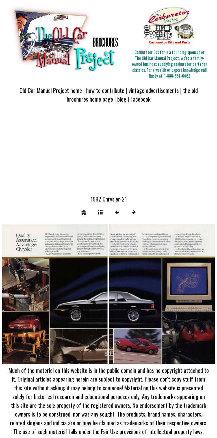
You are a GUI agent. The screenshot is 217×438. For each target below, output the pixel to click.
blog (121, 99)
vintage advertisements (154, 90)
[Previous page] (44, 294)
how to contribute (105, 90)
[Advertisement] (108, 152)
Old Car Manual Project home (50, 90)
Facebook (141, 99)
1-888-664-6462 (177, 76)
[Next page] (151, 294)
